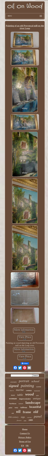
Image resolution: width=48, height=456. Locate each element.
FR (27, 445)
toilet (25, 420)
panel (38, 416)
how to (12, 390)
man (13, 395)
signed (14, 386)
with (13, 413)
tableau (23, 407)
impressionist (25, 399)
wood (29, 394)
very (16, 408)
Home (24, 429)
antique (37, 398)
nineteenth (37, 391)
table (20, 394)
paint (10, 408)
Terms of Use (25, 441)
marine (20, 389)
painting (27, 385)
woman (13, 398)
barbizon (12, 403)
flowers (19, 420)
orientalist (13, 382)
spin (37, 395)
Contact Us (25, 433)
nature (21, 403)
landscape (33, 402)
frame (27, 412)
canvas (29, 417)
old (35, 412)
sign (23, 417)
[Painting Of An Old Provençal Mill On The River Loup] (24, 40)
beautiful (35, 407)
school (35, 381)
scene (38, 386)
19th (31, 420)
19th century (13, 417)
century (29, 390)
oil (18, 411)
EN (22, 445)
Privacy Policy (24, 437)
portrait (24, 381)
